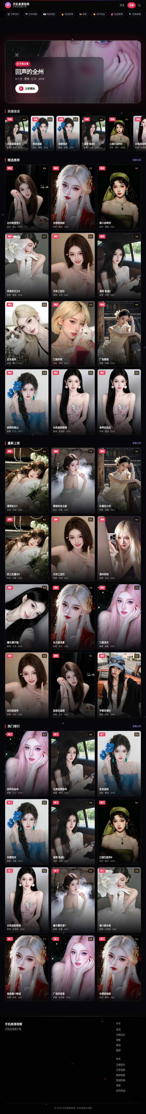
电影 (83, 14)
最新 (118, 1050)
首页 (118, 1029)
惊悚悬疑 (135, 14)
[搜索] (139, 5)
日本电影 (31, 14)
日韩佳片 (13, 14)
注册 (131, 5)
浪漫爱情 (117, 14)
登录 (122, 5)
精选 (118, 1045)
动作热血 (99, 14)
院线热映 (67, 14)
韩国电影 (49, 14)
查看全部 (136, 160)
